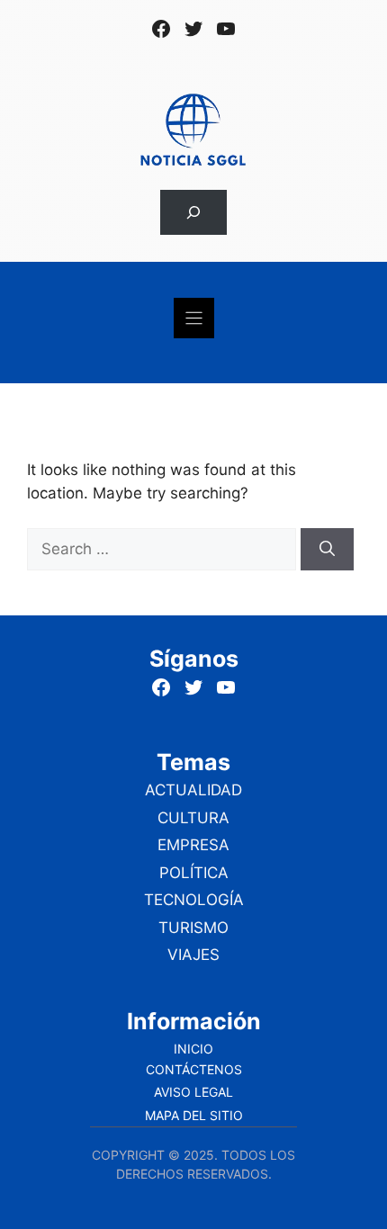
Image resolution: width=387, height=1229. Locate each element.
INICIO (193, 1048)
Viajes (193, 955)
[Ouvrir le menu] (194, 318)
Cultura (194, 818)
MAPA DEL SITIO (194, 1115)
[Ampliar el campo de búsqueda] (193, 213)
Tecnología (194, 900)
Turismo (193, 928)
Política (194, 873)
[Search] (327, 549)
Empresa (194, 845)
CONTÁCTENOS (194, 1069)
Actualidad (193, 790)
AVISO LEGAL (193, 1091)
